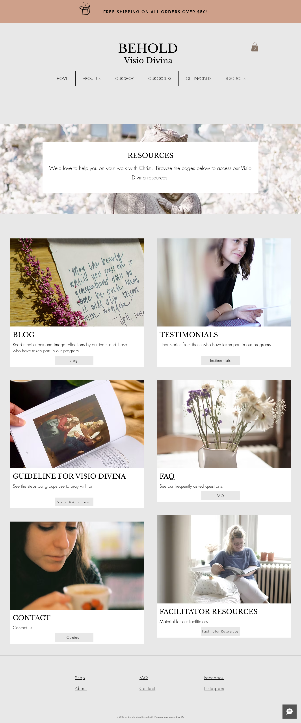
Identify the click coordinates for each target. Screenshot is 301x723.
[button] (254, 47)
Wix (182, 717)
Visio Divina (148, 60)
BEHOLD (148, 48)
